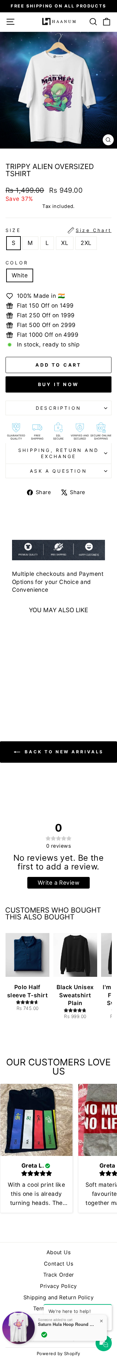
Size (58, 230)
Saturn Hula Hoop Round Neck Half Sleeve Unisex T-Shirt (67, 1324)
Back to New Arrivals (63, 751)
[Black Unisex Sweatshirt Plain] (75, 955)
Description (58, 408)
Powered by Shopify (58, 1353)
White (20, 275)
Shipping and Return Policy (58, 1297)
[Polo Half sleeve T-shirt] (27, 955)
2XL (86, 242)
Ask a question (58, 471)
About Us (58, 1252)
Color (17, 262)
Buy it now (58, 384)
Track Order (58, 1274)
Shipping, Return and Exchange (58, 453)
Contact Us (58, 1263)
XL (64, 242)
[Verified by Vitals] (44, 1335)
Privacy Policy (58, 1286)
